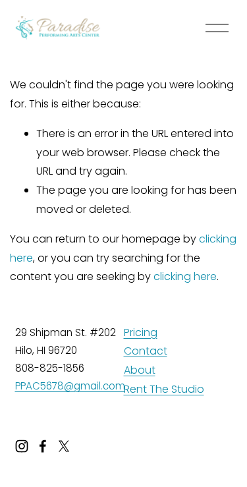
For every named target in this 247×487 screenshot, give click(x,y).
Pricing (140, 332)
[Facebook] (42, 446)
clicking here (185, 276)
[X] (63, 446)
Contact (145, 350)
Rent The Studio (164, 389)
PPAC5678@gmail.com (70, 386)
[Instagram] (21, 446)
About (139, 370)
